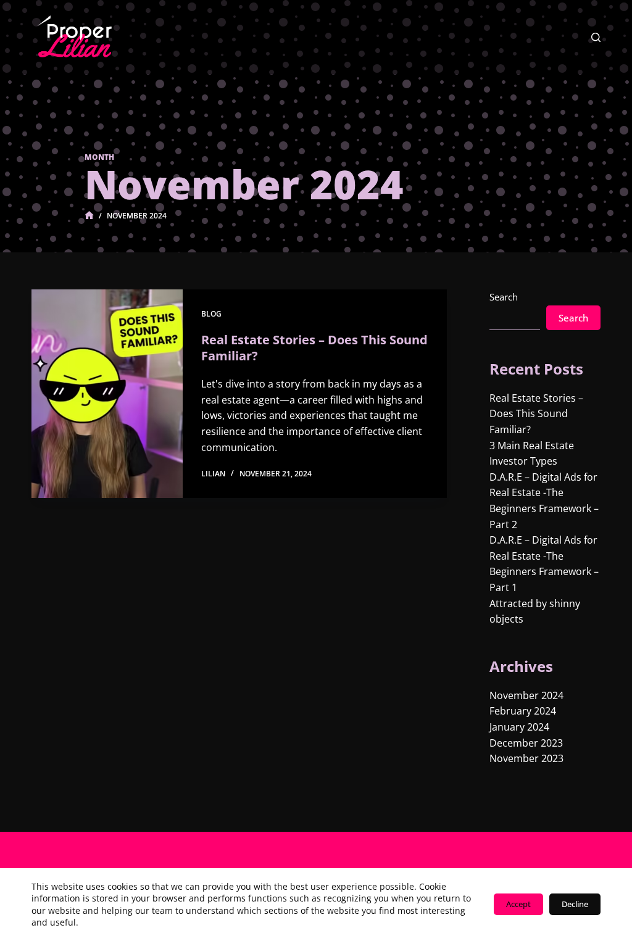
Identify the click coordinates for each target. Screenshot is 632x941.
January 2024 (519, 727)
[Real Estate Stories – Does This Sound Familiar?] (107, 393)
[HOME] (89, 215)
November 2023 (526, 758)
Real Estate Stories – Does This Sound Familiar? (314, 347)
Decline (575, 904)
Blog (211, 314)
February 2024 (522, 711)
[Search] (596, 37)
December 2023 (526, 743)
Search (503, 297)
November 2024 (526, 695)
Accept (518, 904)
